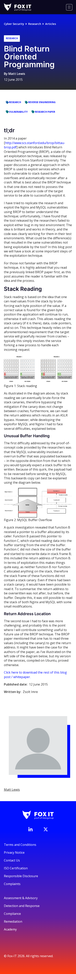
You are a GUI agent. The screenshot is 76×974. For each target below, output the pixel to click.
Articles (50, 24)
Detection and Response (22, 906)
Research (34, 24)
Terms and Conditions (20, 845)
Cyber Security (14, 24)
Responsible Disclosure (21, 876)
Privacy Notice (14, 852)
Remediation (13, 921)
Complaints (12, 884)
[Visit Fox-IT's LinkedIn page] (30, 829)
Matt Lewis (16, 74)
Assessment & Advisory (21, 898)
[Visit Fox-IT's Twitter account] (45, 829)
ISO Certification (16, 868)
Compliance (12, 913)
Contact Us (12, 860)
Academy (10, 929)
